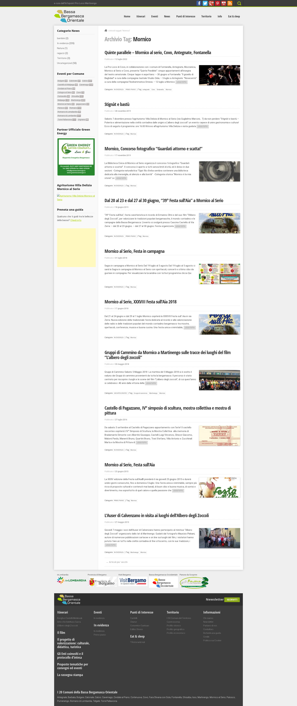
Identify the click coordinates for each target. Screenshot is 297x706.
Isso (194, 697)
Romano (75, 108)
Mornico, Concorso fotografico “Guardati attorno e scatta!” (153, 148)
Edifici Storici (136, 629)
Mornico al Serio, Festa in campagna (134, 251)
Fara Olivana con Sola (160, 697)
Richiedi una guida (212, 633)
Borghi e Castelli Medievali (69, 618)
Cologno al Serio (66, 92)
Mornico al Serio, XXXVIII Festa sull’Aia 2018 (140, 301)
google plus (211, 3)
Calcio (87, 81)
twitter (205, 3)
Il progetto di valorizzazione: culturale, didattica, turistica (73, 643)
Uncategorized (120, 393)
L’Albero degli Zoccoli (67, 625)
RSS (229, 3)
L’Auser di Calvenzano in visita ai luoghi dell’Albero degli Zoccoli (157, 515)
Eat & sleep (234, 16)
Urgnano (83, 119)
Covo (153, 89)
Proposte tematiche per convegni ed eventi (72, 666)
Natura (60, 48)
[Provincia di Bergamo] (102, 586)
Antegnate (62, 697)
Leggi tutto (181, 82)
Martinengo (153, 393)
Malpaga (63, 100)
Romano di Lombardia (69, 116)
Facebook (198, 3)
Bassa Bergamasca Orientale (100, 598)
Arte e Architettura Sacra (69, 622)
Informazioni (211, 612)
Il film (61, 632)
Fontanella (64, 96)
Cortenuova (136, 697)
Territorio (206, 16)
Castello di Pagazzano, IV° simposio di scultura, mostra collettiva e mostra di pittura (168, 410)
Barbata (72, 697)
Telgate (96, 701)
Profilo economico (176, 633)
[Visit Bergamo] (132, 585)
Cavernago (86, 85)
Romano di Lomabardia (69, 112)
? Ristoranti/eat (137, 642)
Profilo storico (174, 625)
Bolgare (62, 81)
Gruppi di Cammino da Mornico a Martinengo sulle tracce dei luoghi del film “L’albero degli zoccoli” (167, 354)
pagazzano (82, 104)
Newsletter (208, 622)
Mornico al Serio (66, 104)
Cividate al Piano (66, 88)
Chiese (133, 622)
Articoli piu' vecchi (116, 562)
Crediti (206, 637)
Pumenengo (63, 701)
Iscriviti (232, 599)
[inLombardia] (71, 583)
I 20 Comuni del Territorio (179, 618)
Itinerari (140, 16)
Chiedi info (75, 220)
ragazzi (61, 53)
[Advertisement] (76, 247)
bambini (61, 38)
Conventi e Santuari (139, 625)
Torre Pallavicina (67, 119)
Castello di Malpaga (67, 85)
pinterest (217, 3)
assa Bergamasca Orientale (87, 16)
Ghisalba (77, 96)
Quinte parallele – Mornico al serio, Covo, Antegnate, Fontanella (158, 52)
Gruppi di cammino (140, 393)
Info (220, 16)
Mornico (168, 89)
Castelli (133, 618)
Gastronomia (173, 622)
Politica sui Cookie (212, 640)
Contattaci (208, 629)
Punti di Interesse (185, 16)
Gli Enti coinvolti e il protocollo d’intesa (70, 655)
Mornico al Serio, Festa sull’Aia (130, 464)
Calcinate (74, 81)
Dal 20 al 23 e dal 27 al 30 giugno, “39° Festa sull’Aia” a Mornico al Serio (164, 200)
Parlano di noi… (210, 625)
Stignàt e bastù (117, 104)
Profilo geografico (175, 629)
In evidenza (119, 89)
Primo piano (131, 89)
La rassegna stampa (70, 675)
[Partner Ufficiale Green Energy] (76, 175)
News (167, 16)
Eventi (154, 16)
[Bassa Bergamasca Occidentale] (163, 587)
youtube (223, 3)
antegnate (146, 89)
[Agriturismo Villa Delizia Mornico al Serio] (76, 199)
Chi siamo (208, 618)
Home (127, 16)
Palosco (63, 108)
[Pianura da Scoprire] (194, 588)
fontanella (160, 89)
